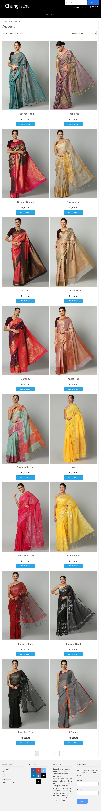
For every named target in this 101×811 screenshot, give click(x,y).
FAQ (3, 771)
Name (80, 780)
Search (93, 3)
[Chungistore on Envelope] (43, 775)
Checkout (5, 777)
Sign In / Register (80, 7)
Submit (82, 801)
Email (80, 789)
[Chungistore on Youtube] (38, 770)
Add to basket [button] (25, 124)
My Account (6, 779)
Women (10, 22)
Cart (4, 774)
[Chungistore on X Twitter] (43, 770)
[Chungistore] (18, 5)
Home (4, 22)
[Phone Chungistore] (38, 781)
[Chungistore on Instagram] (38, 775)
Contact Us (6, 769)
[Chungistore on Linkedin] (33, 775)
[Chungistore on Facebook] (33, 770)
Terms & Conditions (9, 782)
